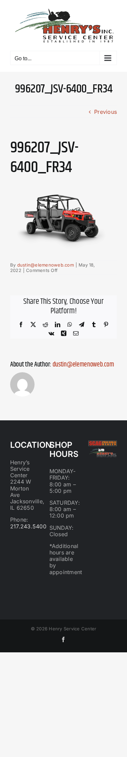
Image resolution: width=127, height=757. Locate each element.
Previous (105, 111)
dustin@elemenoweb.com (45, 265)
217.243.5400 (28, 526)
